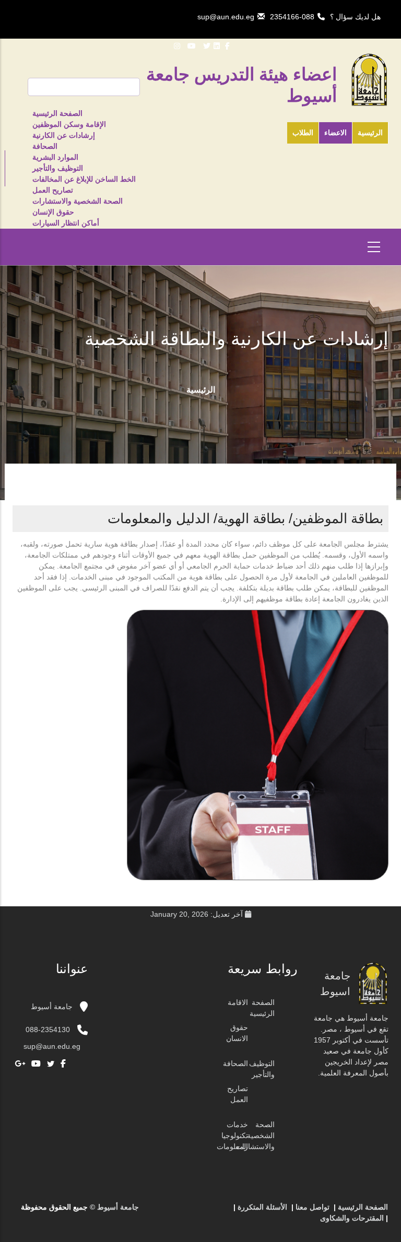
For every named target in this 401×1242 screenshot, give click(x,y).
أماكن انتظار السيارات (65, 223)
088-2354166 (292, 17)
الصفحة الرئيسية (57, 113)
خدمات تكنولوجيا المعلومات (232, 1135)
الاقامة (238, 1002)
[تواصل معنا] (201, 1211)
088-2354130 (48, 1029)
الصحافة (44, 146)
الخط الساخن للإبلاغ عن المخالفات (84, 179)
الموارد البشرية (55, 157)
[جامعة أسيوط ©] (224, 1211)
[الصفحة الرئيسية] (211, 1211)
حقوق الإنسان (53, 212)
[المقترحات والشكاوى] (180, 1211)
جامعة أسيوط (53, 1006)
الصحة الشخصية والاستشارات (77, 201)
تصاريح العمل (52, 190)
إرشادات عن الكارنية (63, 135)
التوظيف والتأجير (57, 168)
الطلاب (302, 132)
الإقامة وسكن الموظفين (69, 124)
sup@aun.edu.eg (225, 17)
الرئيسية (370, 132)
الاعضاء (335, 132)
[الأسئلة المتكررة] (190, 1211)
